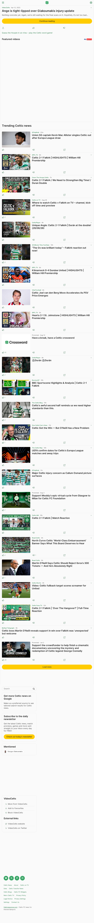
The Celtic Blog (37, 403)
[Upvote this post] (33, 28)
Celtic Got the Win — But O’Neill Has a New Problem (60, 428)
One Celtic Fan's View (39, 425)
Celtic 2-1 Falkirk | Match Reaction (51, 518)
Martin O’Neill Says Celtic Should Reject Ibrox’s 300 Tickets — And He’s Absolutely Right (60, 564)
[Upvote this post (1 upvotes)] (3, 398)
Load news (47, 667)
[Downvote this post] (64, 28)
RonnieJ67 (35, 380)
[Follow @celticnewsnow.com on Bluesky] (6, 878)
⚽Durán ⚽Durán (41, 360)
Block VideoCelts (15, 812)
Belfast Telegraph (8, 628)
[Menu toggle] (3, 2)
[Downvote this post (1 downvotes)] (34, 217)
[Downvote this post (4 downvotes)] (34, 660)
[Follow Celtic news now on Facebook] (17, 878)
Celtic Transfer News (16, 888)
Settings (6, 902)
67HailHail (35, 132)
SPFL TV (35, 155)
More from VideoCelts (17, 804)
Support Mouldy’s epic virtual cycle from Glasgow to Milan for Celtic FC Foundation (61, 497)
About (16, 885)
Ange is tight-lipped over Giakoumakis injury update (38, 11)
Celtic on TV (36, 200)
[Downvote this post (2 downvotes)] (34, 352)
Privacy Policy (21, 895)
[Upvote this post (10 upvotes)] (3, 352)
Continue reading (47, 21)
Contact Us (15, 902)
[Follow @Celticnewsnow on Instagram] (22, 878)
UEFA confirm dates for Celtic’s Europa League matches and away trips (57, 452)
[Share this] (3, 28)
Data (5, 888)
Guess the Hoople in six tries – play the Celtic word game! (27, 33)
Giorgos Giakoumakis (15, 751)
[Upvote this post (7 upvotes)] (3, 510)
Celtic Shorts (36, 583)
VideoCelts (6, 7)
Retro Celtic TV (9, 895)
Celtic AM (35, 515)
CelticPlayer (36, 222)
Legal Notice (8, 899)
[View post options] (91, 132)
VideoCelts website (16, 824)
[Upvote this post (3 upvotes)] (3, 262)
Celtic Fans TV (37, 605)
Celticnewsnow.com (10, 907)
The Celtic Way (37, 448)
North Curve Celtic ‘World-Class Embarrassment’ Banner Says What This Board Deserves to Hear (59, 542)
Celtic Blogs (8, 892)
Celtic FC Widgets (20, 892)
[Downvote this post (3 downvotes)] (34, 510)
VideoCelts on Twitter (17, 828)
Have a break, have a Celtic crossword (53, 337)
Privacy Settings (20, 899)
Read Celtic (36, 538)
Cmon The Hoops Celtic (40, 177)
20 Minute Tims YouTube (40, 245)
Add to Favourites (16, 808)
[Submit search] (34, 689)
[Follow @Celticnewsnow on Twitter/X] (11, 878)
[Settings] (91, 2)
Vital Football (36, 290)
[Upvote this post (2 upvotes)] (3, 217)
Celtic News (8, 885)
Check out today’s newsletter (19, 737)
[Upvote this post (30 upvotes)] (3, 660)
